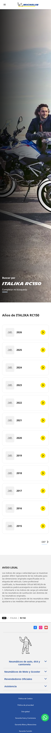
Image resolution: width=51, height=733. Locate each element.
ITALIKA (13, 618)
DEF (44, 541)
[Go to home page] (28, 4)
